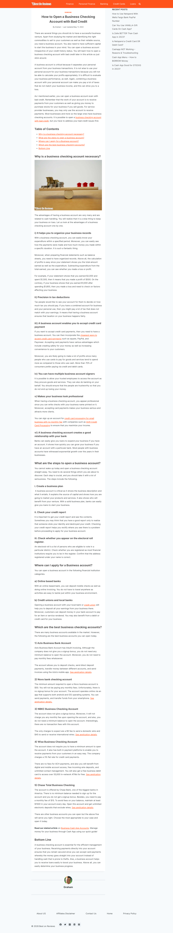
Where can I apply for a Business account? (59, 141)
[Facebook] (61, 925)
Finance (70, 4)
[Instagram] (70, 925)
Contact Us (91, 913)
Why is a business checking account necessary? (61, 134)
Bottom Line (44, 148)
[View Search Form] (140, 4)
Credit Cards (119, 4)
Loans (133, 4)
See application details (80, 672)
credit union (89, 605)
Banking (104, 4)
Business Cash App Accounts (75, 828)
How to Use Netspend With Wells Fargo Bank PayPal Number (125, 17)
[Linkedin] (74, 925)
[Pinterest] (79, 925)
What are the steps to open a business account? (61, 138)
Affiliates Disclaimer (65, 913)
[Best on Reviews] (41, 4)
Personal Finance (87, 4)
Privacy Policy (129, 913)
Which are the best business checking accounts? (62, 145)
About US (41, 913)
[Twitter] (65, 925)
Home (110, 913)
